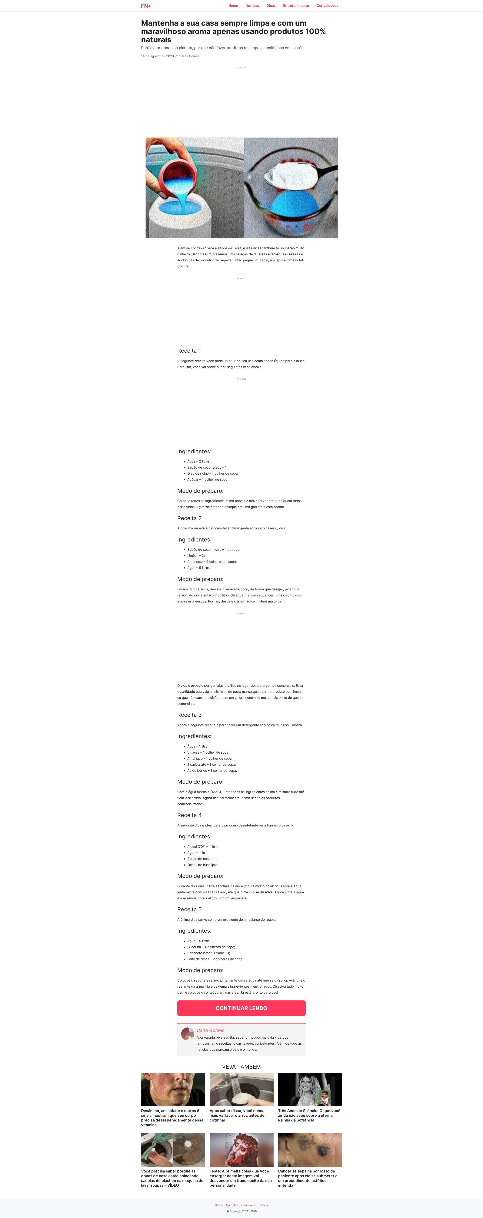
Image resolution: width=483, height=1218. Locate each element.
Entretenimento (296, 6)
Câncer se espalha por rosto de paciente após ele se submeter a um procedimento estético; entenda (307, 1178)
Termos (263, 1205)
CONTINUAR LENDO (241, 1008)
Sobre (219, 1205)
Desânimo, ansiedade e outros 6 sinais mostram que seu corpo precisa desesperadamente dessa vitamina (172, 1117)
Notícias (252, 6)
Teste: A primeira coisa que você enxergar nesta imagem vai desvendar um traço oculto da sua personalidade (241, 1178)
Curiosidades (327, 6)
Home (233, 6)
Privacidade (247, 1205)
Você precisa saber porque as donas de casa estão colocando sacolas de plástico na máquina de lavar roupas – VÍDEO (172, 1178)
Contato (231, 1205)
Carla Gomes (210, 1030)
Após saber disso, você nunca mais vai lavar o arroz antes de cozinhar (237, 1115)
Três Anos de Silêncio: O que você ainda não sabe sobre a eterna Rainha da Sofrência (309, 1115)
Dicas (271, 6)
